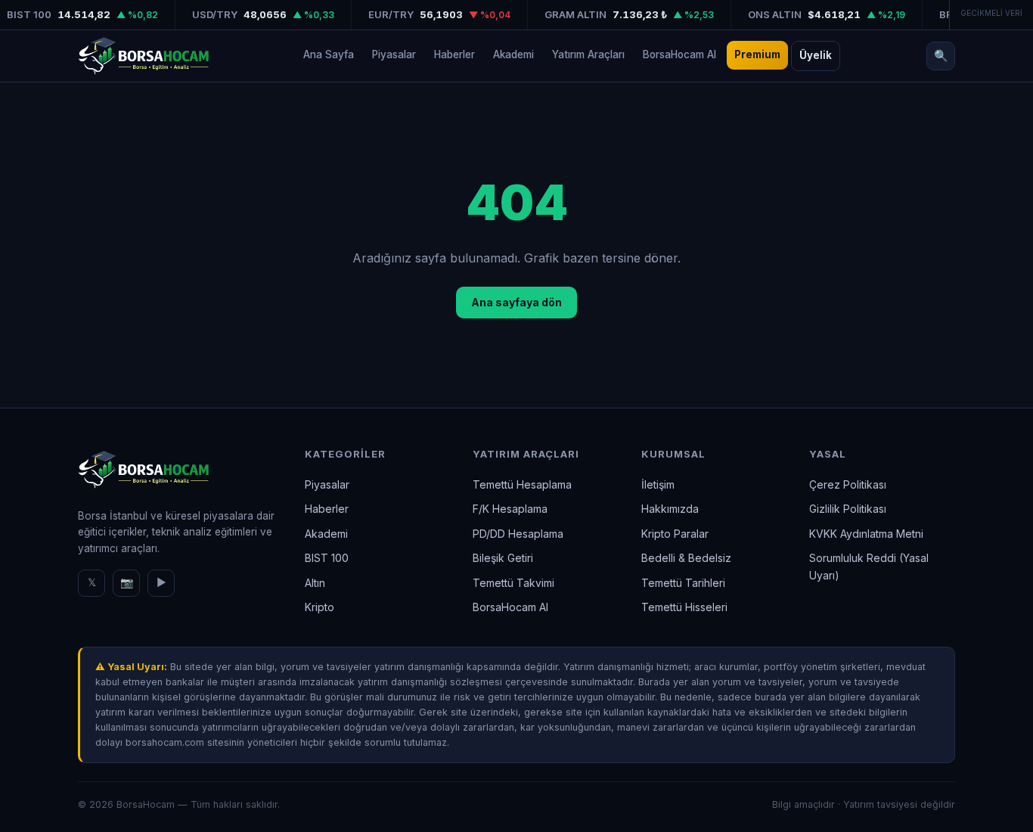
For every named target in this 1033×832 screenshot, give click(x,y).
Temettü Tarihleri (683, 582)
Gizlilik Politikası (847, 508)
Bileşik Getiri (503, 557)
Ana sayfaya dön (516, 302)
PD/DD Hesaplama (518, 533)
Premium (757, 54)
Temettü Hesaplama (522, 484)
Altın (315, 582)
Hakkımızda (670, 508)
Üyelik (815, 55)
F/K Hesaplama (510, 508)
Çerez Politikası (847, 484)
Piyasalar (394, 54)
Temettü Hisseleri (684, 607)
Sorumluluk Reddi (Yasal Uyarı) (869, 566)
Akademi (513, 54)
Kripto (319, 607)
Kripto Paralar (675, 533)
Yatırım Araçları (588, 54)
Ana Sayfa (328, 54)
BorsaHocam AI (679, 54)
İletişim (658, 484)
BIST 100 (327, 557)
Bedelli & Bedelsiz (686, 557)
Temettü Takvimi (513, 582)
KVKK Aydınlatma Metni (866, 533)
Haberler (454, 54)
